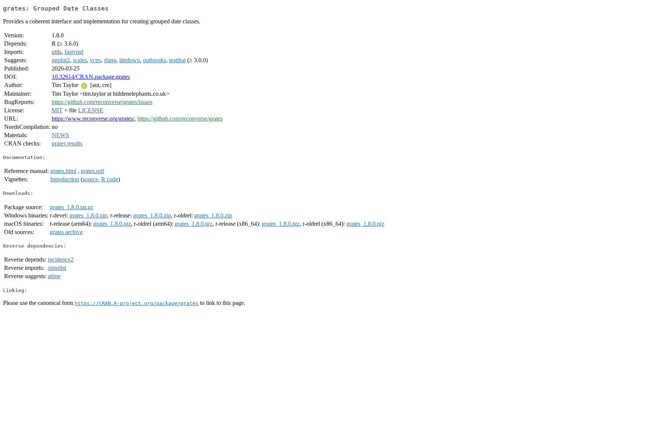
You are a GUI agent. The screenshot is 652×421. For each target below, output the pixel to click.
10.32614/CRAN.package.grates (91, 76)
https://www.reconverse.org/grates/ (93, 118)
